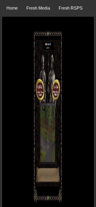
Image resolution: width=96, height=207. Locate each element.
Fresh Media (38, 8)
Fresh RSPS (71, 8)
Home (12, 8)
